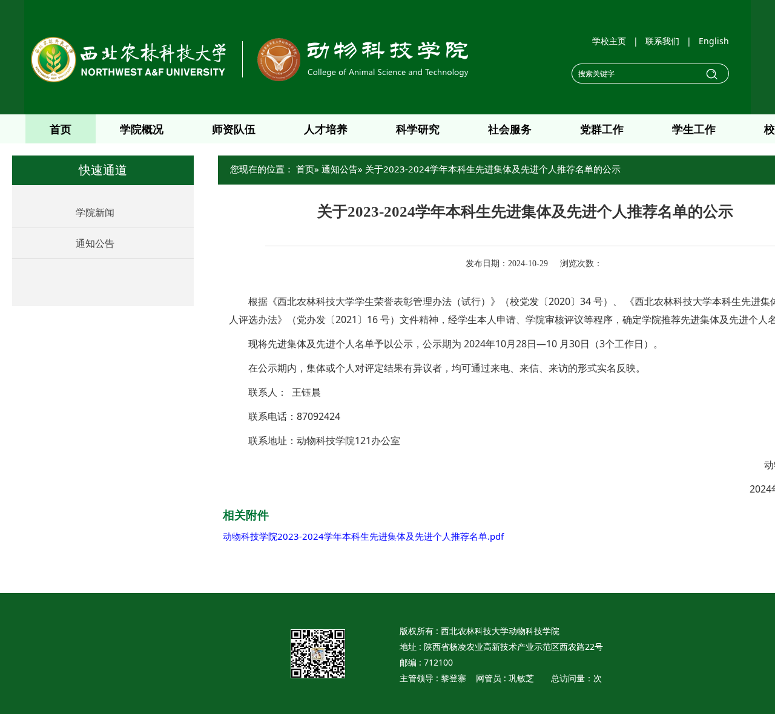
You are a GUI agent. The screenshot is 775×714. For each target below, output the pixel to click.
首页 (60, 129)
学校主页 (609, 41)
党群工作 (602, 129)
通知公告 (95, 243)
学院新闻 (95, 212)
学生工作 (694, 129)
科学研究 (418, 129)
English (714, 41)
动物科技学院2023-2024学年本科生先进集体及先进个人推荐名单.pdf (363, 536)
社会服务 (510, 129)
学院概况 (141, 129)
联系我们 (662, 41)
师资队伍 (234, 129)
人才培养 (326, 129)
